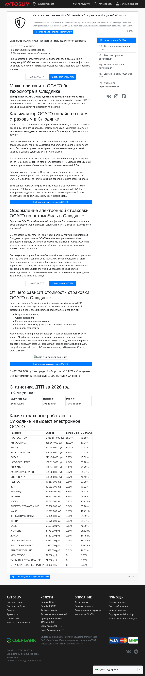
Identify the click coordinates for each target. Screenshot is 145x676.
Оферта (11, 610)
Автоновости (105, 4)
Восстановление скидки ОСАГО (114, 48)
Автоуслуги (84, 4)
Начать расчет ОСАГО (62, 77)
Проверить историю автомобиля (51, 620)
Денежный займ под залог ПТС (115, 75)
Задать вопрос (116, 602)
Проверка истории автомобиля (111, 66)
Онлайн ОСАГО (48, 602)
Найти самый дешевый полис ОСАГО (50, 202)
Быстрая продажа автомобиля (111, 57)
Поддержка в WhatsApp (121, 614)
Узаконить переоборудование (109, 85)
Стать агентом (14, 602)
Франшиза (12, 614)
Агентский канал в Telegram (123, 618)
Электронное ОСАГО (115, 40)
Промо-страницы (84, 606)
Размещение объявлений (54, 614)
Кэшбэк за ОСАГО (84, 614)
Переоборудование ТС (52, 630)
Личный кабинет (129, 4)
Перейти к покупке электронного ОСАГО (53, 32)
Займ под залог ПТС (51, 626)
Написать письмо (118, 610)
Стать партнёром (16, 606)
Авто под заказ (49, 610)
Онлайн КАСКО (48, 606)
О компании (13, 618)
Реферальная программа (88, 610)
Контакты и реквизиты (19, 622)
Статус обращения (118, 606)
